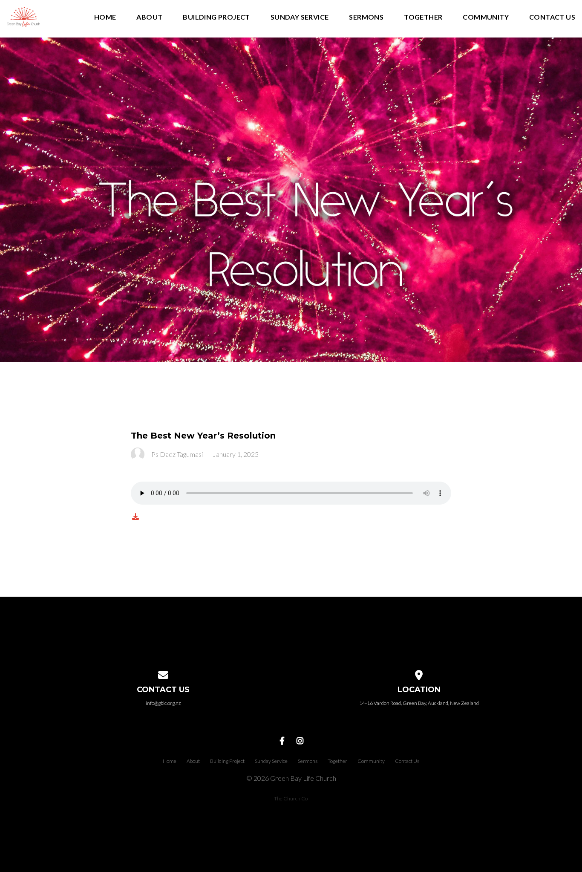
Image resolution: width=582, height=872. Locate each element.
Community (486, 17)
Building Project (216, 17)
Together (423, 17)
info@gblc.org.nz (163, 703)
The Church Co (291, 798)
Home (105, 17)
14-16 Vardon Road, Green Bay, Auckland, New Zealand (419, 703)
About (149, 17)
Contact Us (552, 17)
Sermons (366, 17)
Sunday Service (300, 17)
